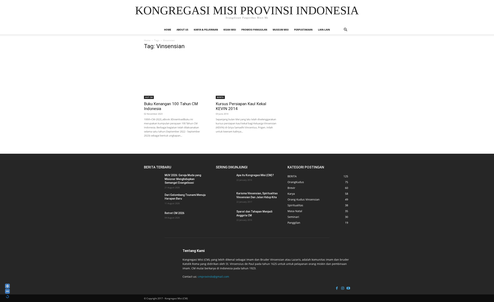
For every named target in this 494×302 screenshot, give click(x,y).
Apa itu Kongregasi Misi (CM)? (255, 175)
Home (167, 29)
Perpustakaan (303, 29)
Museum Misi (281, 29)
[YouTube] (348, 287)
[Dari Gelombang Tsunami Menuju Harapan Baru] (153, 199)
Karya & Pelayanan (206, 29)
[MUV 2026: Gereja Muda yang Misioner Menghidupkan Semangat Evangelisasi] (153, 180)
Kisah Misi (229, 29)
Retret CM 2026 (174, 213)
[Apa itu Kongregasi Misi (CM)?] (225, 180)
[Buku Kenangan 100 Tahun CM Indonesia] (175, 76)
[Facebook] (336, 287)
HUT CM (149, 97)
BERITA (220, 97)
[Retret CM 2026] (153, 217)
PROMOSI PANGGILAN (254, 29)
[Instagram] (342, 287)
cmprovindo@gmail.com (213, 276)
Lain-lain (324, 29)
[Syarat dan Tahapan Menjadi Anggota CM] (225, 216)
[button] (345, 30)
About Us (182, 29)
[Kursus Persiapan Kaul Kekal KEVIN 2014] (247, 76)
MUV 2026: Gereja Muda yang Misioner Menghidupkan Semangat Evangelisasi (183, 179)
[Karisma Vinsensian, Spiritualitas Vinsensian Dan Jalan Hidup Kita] (225, 198)
